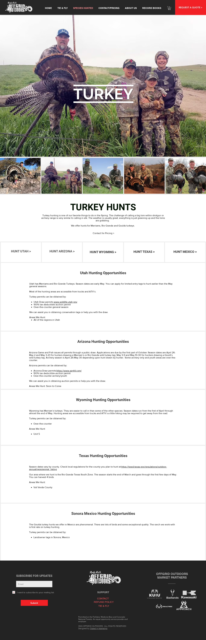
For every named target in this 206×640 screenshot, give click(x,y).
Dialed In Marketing (98, 628)
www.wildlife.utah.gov (65, 302)
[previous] (5, 177)
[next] (200, 177)
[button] (190, 7)
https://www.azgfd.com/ (69, 370)
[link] (169, 8)
